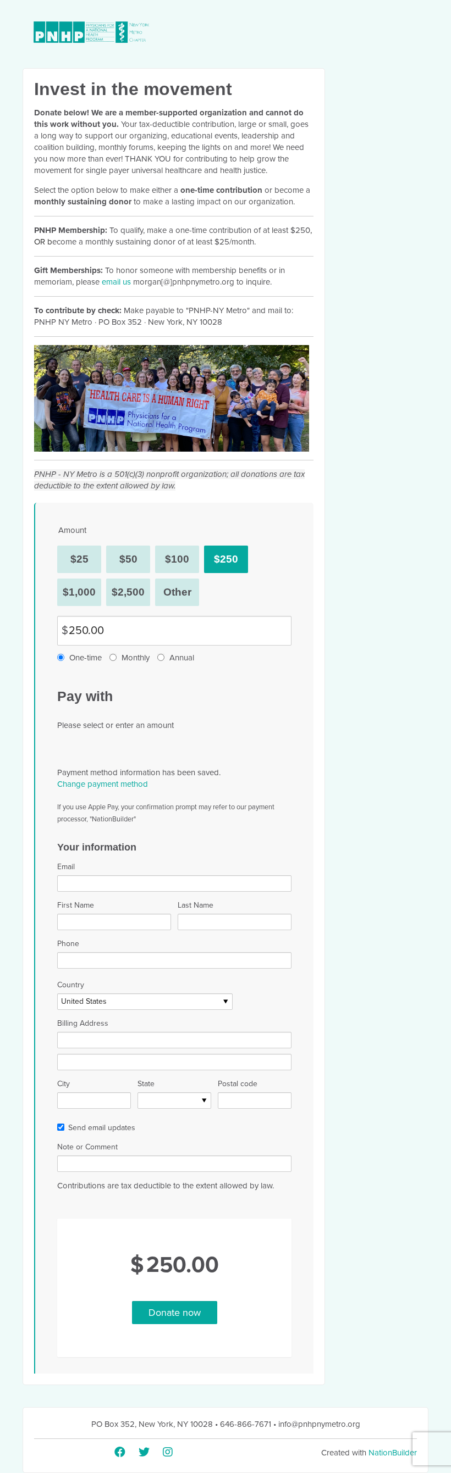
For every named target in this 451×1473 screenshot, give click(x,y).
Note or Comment (87, 1147)
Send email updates (101, 1127)
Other (177, 592)
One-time (85, 658)
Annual (181, 658)
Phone (68, 943)
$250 (226, 559)
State (146, 1083)
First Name (75, 905)
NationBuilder (393, 1453)
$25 (79, 559)
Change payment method (102, 784)
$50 (128, 559)
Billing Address (82, 1023)
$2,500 (128, 592)
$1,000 (79, 592)
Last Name (195, 905)
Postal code (237, 1083)
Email (66, 866)
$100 (177, 559)
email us (116, 282)
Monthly (136, 658)
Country (70, 985)
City (63, 1083)
